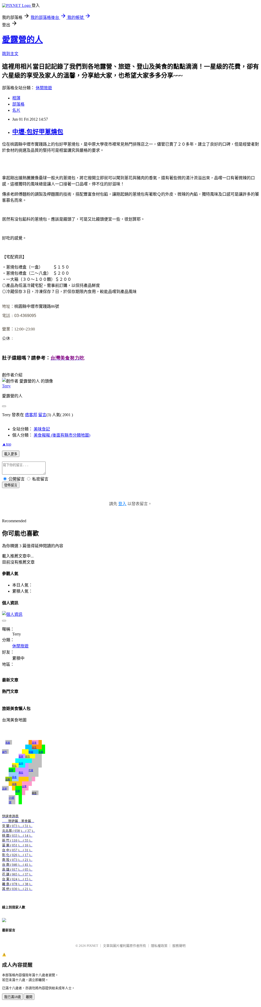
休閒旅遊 (44, 88)
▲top (6, 444)
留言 (42, 415)
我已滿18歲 (12, 997)
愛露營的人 (22, 39)
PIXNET (92, 946)
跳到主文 (10, 54)
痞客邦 (31, 415)
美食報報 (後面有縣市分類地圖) (62, 435)
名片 (16, 110)
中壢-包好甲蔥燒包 (37, 132)
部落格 (18, 104)
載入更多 (10, 454)
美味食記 (42, 429)
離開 (29, 997)
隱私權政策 (159, 946)
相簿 (16, 98)
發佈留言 (10, 485)
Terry (6, 386)
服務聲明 (179, 946)
